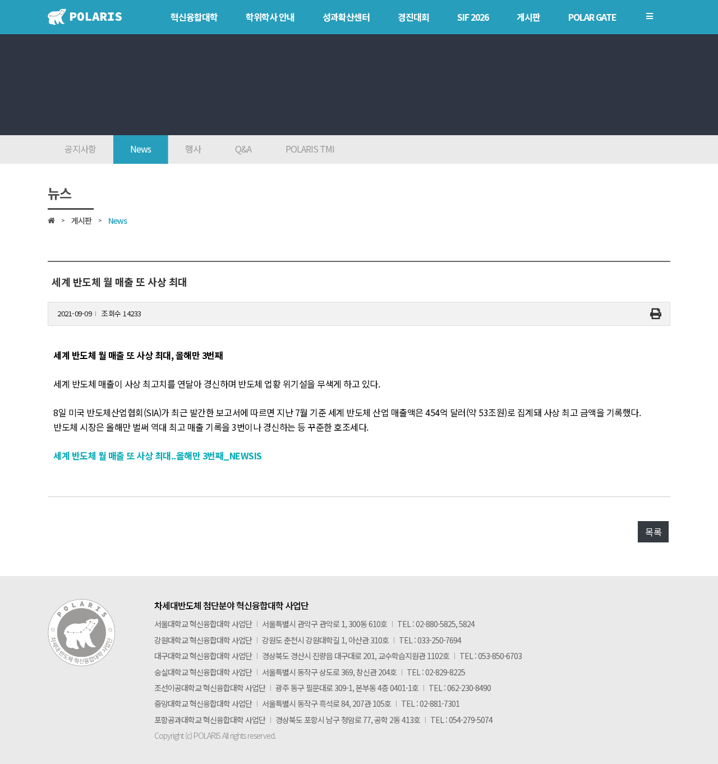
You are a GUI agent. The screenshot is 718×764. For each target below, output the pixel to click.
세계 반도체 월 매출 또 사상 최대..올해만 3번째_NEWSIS (157, 455)
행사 (193, 148)
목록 (653, 532)
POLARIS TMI (310, 148)
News (140, 148)
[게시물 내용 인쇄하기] (655, 314)
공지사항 (80, 148)
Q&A (243, 148)
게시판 (81, 220)
